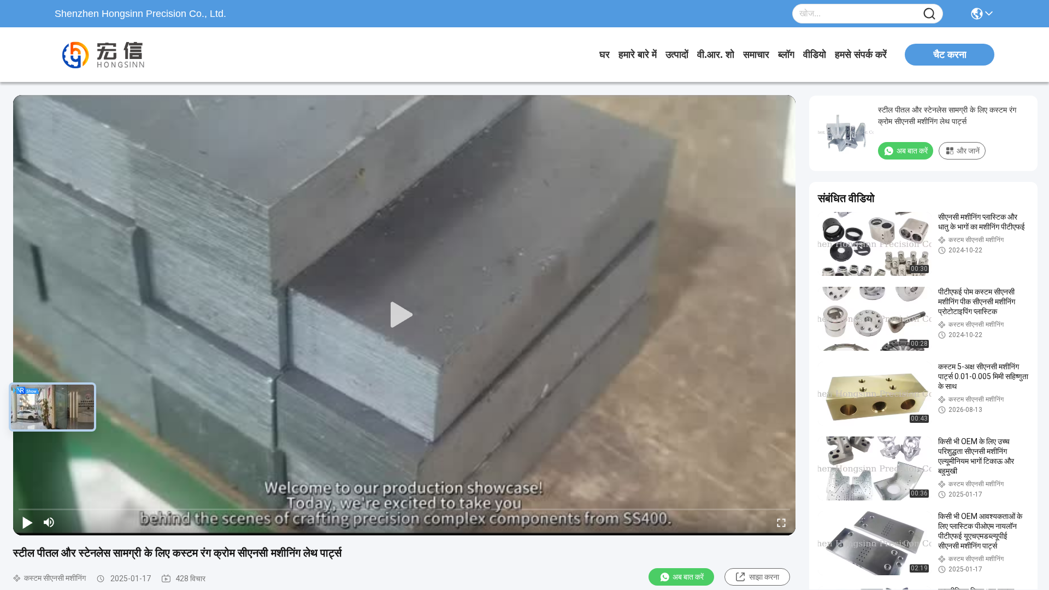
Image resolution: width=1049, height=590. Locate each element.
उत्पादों (676, 54)
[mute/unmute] (49, 522)
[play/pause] (27, 522)
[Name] (929, 14)
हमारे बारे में (637, 54)
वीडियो (814, 54)
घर (604, 54)
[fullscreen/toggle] (781, 522)
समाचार (756, 54)
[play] (404, 315)
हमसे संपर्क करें (861, 54)
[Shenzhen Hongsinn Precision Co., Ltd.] (115, 54)
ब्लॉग (786, 54)
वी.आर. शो (715, 54)
